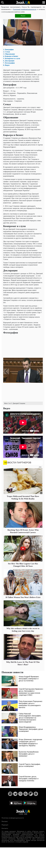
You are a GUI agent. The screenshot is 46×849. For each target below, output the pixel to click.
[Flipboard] (31, 794)
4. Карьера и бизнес (10, 56)
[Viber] (20, 794)
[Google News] (25, 794)
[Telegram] (15, 794)
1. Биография (8, 49)
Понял (23, 16)
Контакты (5, 828)
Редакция (5, 825)
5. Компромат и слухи (11, 58)
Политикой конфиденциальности (24, 9)
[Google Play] (30, 803)
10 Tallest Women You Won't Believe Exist (22, 597)
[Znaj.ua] (23, 2)
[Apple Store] (16, 803)
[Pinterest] (36, 794)
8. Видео (6, 65)
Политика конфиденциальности (13, 818)
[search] (2, 2)
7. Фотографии (9, 63)
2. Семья (6, 52)
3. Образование (9, 54)
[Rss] (10, 794)
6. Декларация (8, 60)
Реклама (5, 821)
